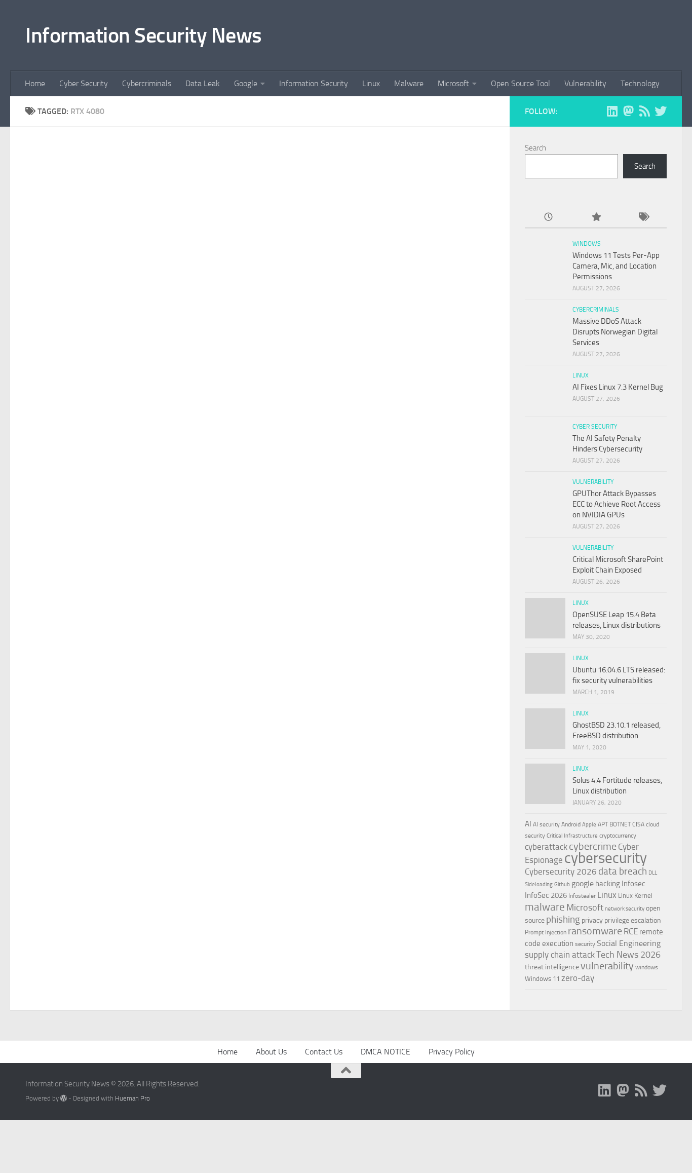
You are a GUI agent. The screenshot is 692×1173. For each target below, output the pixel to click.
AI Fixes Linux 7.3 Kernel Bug (617, 387)
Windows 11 (542, 978)
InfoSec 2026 (546, 895)
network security (624, 908)
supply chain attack (560, 955)
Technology (640, 83)
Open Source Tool (520, 83)
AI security (546, 824)
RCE (631, 931)
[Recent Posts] (548, 218)
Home (35, 83)
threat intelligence (552, 967)
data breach (622, 871)
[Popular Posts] (595, 218)
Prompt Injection (545, 932)
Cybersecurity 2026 (561, 871)
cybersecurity (605, 857)
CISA (638, 824)
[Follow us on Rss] (644, 111)
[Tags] (643, 218)
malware (545, 906)
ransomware (595, 931)
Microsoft (453, 83)
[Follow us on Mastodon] (628, 111)
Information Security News (143, 35)
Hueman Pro (132, 1098)
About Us (271, 1051)
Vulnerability (585, 83)
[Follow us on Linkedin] (612, 111)
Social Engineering (629, 943)
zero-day (577, 978)
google (582, 883)
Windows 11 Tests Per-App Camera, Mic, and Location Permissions (616, 266)
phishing (563, 919)
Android (571, 824)
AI (528, 823)
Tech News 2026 (628, 955)
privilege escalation (632, 920)
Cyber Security (83, 83)
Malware (409, 83)
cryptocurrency (617, 835)
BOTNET (620, 824)
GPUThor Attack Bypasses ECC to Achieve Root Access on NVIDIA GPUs (616, 504)
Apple (589, 824)
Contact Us (323, 1051)
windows (646, 967)
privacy (592, 920)
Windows (586, 243)
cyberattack (546, 847)
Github (562, 884)
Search (535, 148)
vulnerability (607, 966)
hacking (607, 883)
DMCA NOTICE (385, 1051)
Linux (371, 83)
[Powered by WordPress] (63, 1098)
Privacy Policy (452, 1051)
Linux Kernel (635, 895)
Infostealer (582, 895)
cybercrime (593, 846)
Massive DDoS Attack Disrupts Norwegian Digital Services (615, 332)
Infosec (633, 883)
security (585, 944)
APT (603, 824)
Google (245, 83)
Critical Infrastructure (572, 836)
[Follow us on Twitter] (661, 111)
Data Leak (202, 83)
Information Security (313, 83)
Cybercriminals (146, 83)
